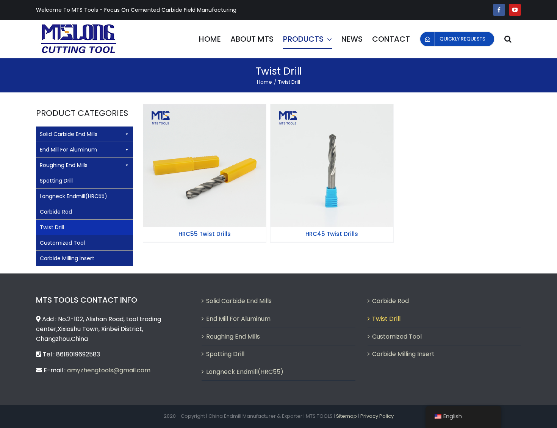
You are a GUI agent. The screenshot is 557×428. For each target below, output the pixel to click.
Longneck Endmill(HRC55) (73, 196)
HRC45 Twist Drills (332, 159)
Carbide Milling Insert (67, 258)
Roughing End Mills (64, 165)
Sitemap (346, 416)
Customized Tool (62, 243)
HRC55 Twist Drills (204, 159)
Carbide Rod (56, 212)
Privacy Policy (377, 416)
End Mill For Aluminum (68, 149)
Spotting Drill (56, 180)
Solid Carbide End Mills (68, 134)
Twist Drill (52, 227)
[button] (508, 39)
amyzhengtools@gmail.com (108, 370)
